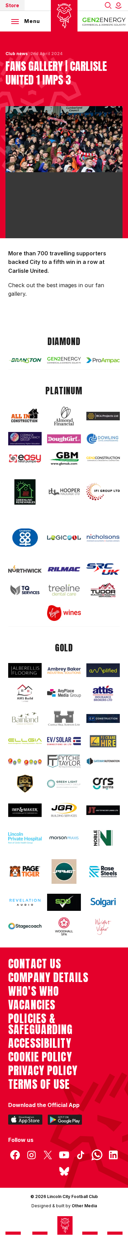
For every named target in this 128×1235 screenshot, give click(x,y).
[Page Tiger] (25, 871)
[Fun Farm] (25, 761)
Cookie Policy (40, 1057)
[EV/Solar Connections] (64, 741)
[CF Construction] (103, 718)
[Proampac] (103, 360)
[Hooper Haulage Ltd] (64, 491)
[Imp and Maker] (25, 810)
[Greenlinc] (25, 492)
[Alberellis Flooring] (25, 670)
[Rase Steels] (103, 871)
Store (12, 5)
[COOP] (25, 538)
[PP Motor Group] (64, 871)
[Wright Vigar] (103, 926)
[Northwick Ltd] (25, 569)
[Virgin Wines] (64, 613)
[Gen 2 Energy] (64, 360)
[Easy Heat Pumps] (25, 459)
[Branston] (25, 360)
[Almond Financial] (64, 416)
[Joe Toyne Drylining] (103, 810)
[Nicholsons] (103, 538)
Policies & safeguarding (40, 1024)
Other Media (84, 1205)
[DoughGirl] (64, 438)
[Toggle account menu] (120, 5)
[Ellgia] (25, 741)
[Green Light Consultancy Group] (64, 784)
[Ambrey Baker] (64, 670)
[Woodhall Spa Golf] (64, 926)
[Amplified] (103, 670)
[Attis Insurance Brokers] (103, 693)
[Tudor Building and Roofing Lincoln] (103, 590)
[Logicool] (64, 537)
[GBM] (64, 458)
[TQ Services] (25, 590)
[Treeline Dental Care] (64, 590)
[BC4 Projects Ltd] (103, 416)
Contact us (34, 963)
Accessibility (39, 1043)
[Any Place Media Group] (64, 693)
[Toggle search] (108, 5)
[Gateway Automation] (103, 761)
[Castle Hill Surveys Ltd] (64, 718)
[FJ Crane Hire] (103, 741)
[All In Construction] (25, 415)
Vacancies (31, 1005)
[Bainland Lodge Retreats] (25, 718)
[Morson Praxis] (64, 838)
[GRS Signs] (103, 784)
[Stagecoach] (25, 926)
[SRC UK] (103, 569)
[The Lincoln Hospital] (25, 838)
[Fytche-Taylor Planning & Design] (64, 761)
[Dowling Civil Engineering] (103, 439)
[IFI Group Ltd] (103, 491)
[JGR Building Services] (64, 810)
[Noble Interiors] (103, 838)
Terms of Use (39, 1084)
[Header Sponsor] (104, 21)
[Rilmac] (64, 569)
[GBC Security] (25, 784)
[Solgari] (103, 902)
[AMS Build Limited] (25, 693)
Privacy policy (42, 1070)
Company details (48, 977)
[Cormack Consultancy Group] (25, 438)
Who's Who (33, 991)
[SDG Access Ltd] (64, 902)
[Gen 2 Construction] (103, 459)
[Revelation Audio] (25, 902)
